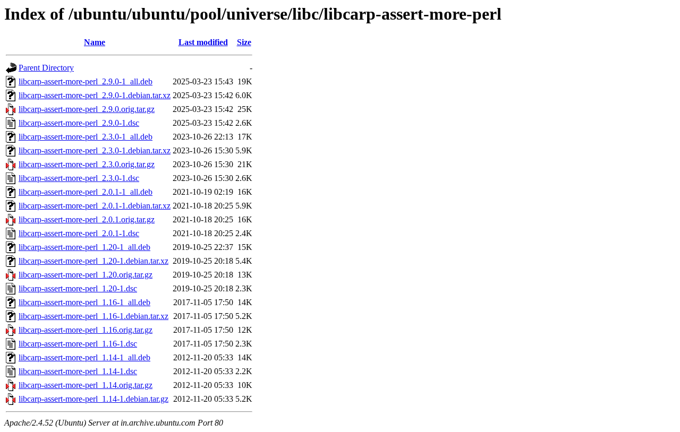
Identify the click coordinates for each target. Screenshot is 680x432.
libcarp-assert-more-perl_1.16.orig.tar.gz (85, 329)
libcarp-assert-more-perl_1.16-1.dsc (78, 343)
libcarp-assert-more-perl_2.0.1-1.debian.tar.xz (95, 205)
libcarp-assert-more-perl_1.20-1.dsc (78, 288)
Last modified (203, 42)
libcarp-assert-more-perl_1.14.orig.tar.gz (85, 385)
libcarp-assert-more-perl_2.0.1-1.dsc (79, 233)
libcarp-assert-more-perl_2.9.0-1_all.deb (85, 81)
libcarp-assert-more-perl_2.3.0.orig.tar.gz (87, 164)
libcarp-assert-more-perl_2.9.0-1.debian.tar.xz (95, 95)
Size (244, 42)
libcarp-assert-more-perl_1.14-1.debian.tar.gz (93, 398)
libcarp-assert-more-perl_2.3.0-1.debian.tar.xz (95, 150)
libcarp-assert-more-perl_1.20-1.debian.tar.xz (93, 260)
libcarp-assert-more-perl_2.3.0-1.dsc (79, 178)
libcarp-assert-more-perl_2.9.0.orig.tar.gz (87, 109)
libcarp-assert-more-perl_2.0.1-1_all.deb (85, 191)
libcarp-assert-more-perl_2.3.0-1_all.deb (85, 136)
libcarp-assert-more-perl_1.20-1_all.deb (84, 247)
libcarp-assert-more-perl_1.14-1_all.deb (84, 357)
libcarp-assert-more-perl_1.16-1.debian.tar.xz (93, 316)
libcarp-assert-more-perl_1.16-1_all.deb (84, 302)
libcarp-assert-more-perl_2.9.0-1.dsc (79, 122)
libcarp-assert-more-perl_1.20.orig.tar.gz (85, 274)
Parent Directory (46, 67)
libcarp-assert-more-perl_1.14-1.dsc (78, 371)
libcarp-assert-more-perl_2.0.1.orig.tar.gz (87, 219)
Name (94, 42)
